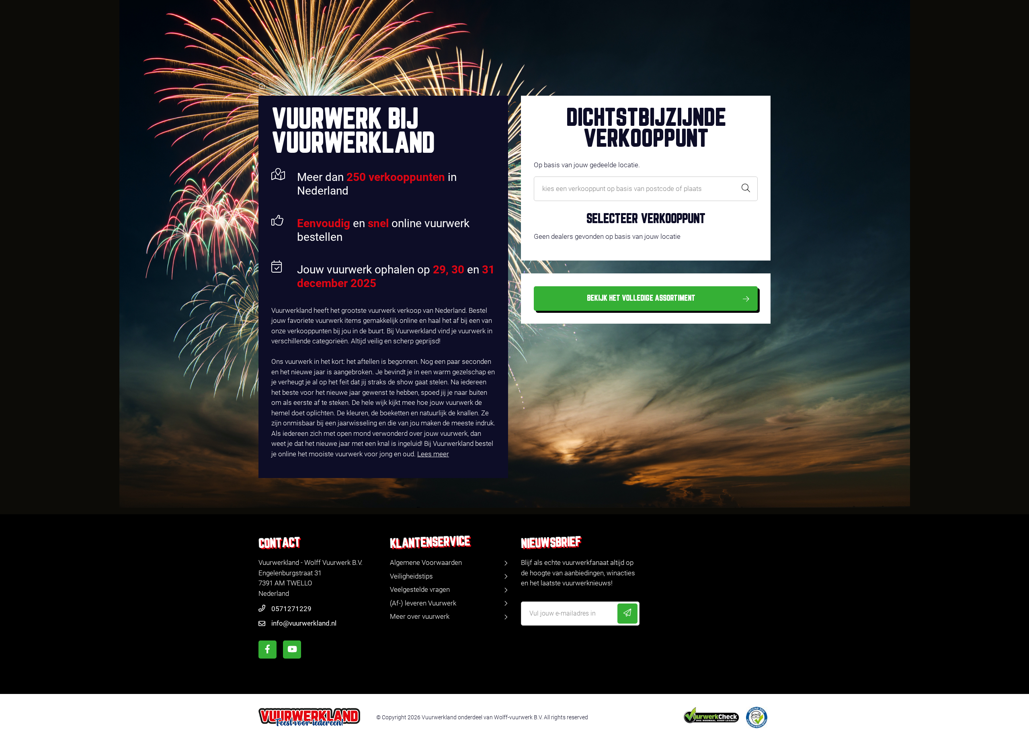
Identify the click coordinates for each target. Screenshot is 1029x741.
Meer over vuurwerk (419, 616)
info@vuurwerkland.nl (303, 623)
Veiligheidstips (411, 576)
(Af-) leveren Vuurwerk (423, 603)
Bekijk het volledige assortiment (641, 298)
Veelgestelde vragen (420, 589)
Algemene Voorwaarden (426, 562)
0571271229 (291, 609)
